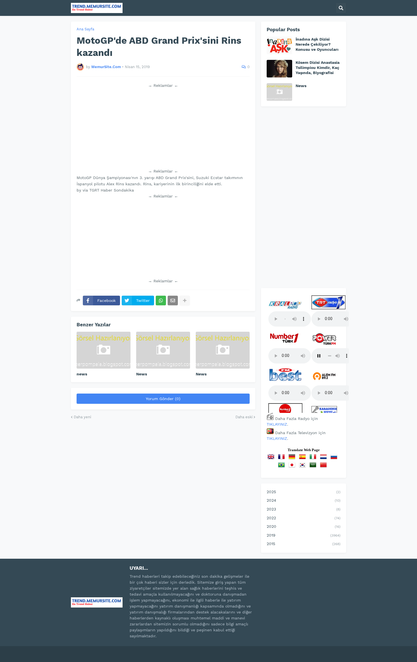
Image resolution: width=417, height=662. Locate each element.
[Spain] (303, 458)
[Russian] (335, 458)
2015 (303, 543)
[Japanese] (293, 467)
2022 (303, 518)
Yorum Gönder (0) (163, 398)
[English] (272, 458)
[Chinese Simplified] (324, 467)
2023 (303, 509)
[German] (293, 458)
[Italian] (314, 458)
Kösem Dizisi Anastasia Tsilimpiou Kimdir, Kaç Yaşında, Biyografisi (318, 67)
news (82, 374)
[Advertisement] (163, 128)
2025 (303, 491)
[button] (341, 8)
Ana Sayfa (85, 29)
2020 (303, 526)
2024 (303, 500)
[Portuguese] (282, 467)
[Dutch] (324, 458)
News (141, 374)
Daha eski (243, 417)
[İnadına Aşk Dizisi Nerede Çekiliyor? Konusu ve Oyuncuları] (279, 45)
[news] (103, 350)
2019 (303, 535)
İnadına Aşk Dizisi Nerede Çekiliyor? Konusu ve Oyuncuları (317, 44)
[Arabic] (314, 467)
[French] (282, 458)
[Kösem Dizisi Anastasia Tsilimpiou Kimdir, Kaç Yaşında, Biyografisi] (279, 68)
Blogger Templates (132, 650)
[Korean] (303, 467)
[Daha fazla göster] (185, 300)
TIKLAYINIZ (277, 424)
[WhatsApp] (161, 300)
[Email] (173, 300)
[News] (163, 350)
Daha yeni (82, 417)
